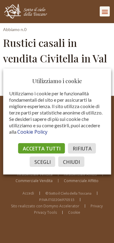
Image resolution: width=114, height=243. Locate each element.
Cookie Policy (32, 132)
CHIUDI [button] (71, 162)
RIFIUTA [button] (82, 148)
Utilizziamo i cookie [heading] (57, 81)
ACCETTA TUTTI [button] (41, 148)
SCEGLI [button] (42, 162)
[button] (105, 11)
